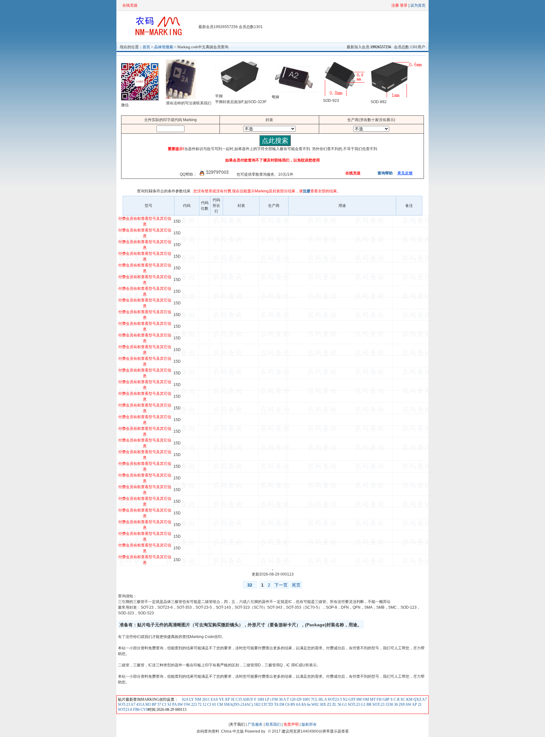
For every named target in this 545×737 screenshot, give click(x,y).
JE (232, 699)
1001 (306, 699)
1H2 (257, 704)
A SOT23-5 (333, 699)
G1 (363, 704)
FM (274, 699)
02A (185, 699)
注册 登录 (399, 5)
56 (339, 704)
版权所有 (309, 724)
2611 (205, 699)
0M (358, 699)
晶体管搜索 (163, 47)
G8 (384, 699)
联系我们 (273, 724)
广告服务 (255, 724)
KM (409, 699)
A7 (132, 704)
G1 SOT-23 (350, 704)
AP (414, 704)
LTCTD (267, 704)
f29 (299, 699)
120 (292, 699)
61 (213, 704)
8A (303, 704)
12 (204, 704)
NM (197, 699)
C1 (164, 704)
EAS (214, 699)
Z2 (328, 704)
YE (221, 699)
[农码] (157, 35)
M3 (147, 704)
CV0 (144, 709)
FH (379, 699)
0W (180, 704)
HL (321, 699)
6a (308, 704)
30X (322, 704)
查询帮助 (385, 173)
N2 (345, 699)
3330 (388, 704)
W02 (314, 704)
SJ (169, 704)
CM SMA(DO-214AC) (234, 704)
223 (193, 704)
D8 (281, 704)
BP (153, 704)
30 (395, 704)
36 (280, 699)
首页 (146, 47)
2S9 (401, 704)
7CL (314, 699)
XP (227, 699)
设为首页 (417, 5)
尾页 (296, 585)
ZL (334, 704)
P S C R (393, 699)
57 (158, 704)
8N (292, 704)
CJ (208, 704)
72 (199, 704)
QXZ (417, 699)
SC (402, 699)
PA (174, 704)
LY (191, 699)
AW (408, 704)
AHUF (247, 699)
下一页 (281, 585)
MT (372, 699)
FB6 (136, 709)
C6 (287, 704)
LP (266, 699)
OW (186, 704)
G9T (351, 699)
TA (275, 704)
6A (298, 704)
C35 (238, 699)
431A (139, 704)
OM (365, 699)
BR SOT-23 (375, 704)
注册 (306, 191)
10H (260, 699)
